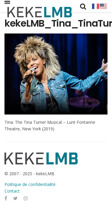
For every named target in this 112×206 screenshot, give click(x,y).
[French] (96, 6)
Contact (12, 191)
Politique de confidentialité (30, 184)
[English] (104, 6)
